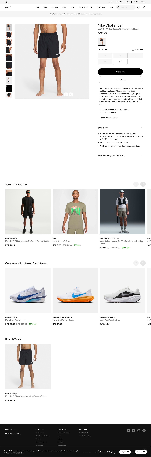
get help (39, 430)
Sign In (143, 2)
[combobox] (126, 7)
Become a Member (63, 433)
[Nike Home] (8, 7)
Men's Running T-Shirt (61, 241)
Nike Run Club (83, 433)
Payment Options (41, 442)
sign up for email (12, 434)
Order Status (40, 433)
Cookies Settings (106, 452)
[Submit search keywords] (118, 7)
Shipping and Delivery (42, 436)
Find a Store (119, 2)
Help (128, 2)
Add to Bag (120, 71)
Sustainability (61, 445)
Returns (38, 439)
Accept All (141, 452)
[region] (75, 452)
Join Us (135, 2)
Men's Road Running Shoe (110, 320)
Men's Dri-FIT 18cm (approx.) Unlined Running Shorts (25, 396)
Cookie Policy (18, 453)
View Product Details (109, 117)
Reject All (125, 452)
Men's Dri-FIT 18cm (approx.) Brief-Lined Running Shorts (27, 241)
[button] (38, 7)
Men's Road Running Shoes (63, 320)
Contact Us (39, 445)
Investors (60, 442)
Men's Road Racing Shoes (15, 320)
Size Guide (135, 146)
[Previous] (66, 94)
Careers (59, 439)
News (59, 436)
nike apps (83, 430)
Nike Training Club (85, 436)
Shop (88, 14)
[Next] (71, 94)
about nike (62, 430)
